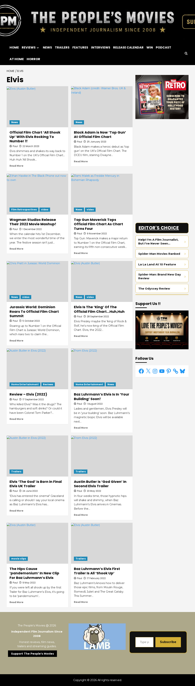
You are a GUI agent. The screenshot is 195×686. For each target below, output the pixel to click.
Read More (16, 165)
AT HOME (17, 59)
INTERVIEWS (100, 47)
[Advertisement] (162, 146)
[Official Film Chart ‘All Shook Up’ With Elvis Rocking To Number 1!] (37, 106)
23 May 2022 (94, 491)
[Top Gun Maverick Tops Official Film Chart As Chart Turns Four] (102, 194)
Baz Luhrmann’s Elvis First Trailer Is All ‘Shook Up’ (97, 570)
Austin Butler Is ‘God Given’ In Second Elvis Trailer (100, 483)
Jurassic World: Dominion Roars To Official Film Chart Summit (34, 311)
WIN (149, 47)
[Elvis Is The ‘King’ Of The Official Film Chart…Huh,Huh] (102, 281)
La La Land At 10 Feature (157, 264)
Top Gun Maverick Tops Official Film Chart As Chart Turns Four (98, 224)
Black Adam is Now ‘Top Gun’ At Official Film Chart (100, 134)
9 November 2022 (97, 233)
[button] (186, 53)
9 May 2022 (29, 582)
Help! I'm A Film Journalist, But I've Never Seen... (158, 241)
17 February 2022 (96, 578)
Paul (15, 146)
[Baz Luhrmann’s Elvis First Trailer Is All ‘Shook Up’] (102, 543)
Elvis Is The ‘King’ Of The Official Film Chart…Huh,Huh (99, 309)
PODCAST (163, 47)
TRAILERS (62, 47)
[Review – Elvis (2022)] (37, 368)
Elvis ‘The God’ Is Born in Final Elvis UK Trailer (36, 483)
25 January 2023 (96, 141)
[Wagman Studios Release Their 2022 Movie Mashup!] (37, 194)
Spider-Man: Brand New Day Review (159, 276)
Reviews (48, 384)
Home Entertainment (25, 384)
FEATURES (80, 47)
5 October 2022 (31, 320)
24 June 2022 (30, 491)
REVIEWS (29, 47)
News (14, 122)
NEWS (47, 47)
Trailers (16, 471)
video (44, 209)
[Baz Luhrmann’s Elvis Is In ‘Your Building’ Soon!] (102, 368)
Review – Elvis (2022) (28, 394)
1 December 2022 (32, 229)
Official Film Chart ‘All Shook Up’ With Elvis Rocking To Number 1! (35, 137)
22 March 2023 (30, 146)
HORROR (33, 59)
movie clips (18, 558)
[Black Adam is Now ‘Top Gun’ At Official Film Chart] (102, 106)
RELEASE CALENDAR (128, 47)
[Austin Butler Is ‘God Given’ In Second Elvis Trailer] (102, 455)
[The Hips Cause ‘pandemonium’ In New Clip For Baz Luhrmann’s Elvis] (37, 543)
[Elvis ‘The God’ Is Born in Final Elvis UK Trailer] (37, 455)
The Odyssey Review (154, 288)
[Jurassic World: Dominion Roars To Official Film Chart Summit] (37, 281)
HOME (14, 47)
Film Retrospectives (24, 209)
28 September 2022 (98, 316)
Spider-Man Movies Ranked (159, 253)
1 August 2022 (95, 403)
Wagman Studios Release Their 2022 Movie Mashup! (33, 221)
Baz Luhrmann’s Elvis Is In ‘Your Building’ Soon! (101, 396)
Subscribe (168, 642)
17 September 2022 (33, 399)
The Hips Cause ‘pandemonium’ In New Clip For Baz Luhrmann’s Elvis (34, 573)
